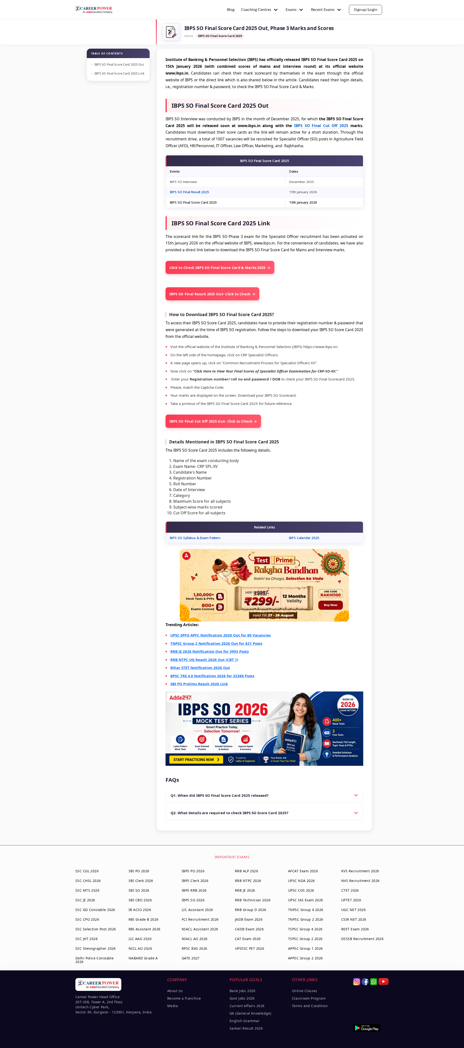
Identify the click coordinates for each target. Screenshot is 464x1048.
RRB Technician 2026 (252, 900)
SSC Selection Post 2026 (95, 929)
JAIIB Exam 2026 (248, 919)
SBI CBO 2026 (140, 900)
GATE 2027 (191, 958)
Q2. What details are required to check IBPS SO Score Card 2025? (229, 812)
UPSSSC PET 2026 (249, 948)
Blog (230, 10)
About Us (175, 991)
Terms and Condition (310, 1006)
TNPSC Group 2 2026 (305, 919)
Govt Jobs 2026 (242, 998)
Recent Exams (322, 10)
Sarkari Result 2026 (246, 1028)
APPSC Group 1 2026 (305, 948)
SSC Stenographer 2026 (95, 948)
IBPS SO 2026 (193, 900)
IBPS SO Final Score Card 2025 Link (119, 73)
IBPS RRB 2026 (194, 890)
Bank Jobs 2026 (242, 991)
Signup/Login (365, 10)
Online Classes (304, 991)
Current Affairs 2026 (247, 1006)
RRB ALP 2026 (246, 871)
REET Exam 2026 (355, 929)
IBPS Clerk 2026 (195, 880)
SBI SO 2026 (139, 890)
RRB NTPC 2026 (248, 880)
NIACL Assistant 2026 (200, 929)
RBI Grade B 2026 (144, 919)
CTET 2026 (350, 890)
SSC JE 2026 (85, 900)
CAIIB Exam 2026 (249, 929)
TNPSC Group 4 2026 (305, 909)
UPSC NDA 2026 (301, 880)
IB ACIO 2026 (140, 909)
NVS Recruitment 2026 (360, 880)
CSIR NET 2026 (353, 919)
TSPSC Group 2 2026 (305, 939)
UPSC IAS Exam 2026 (305, 900)
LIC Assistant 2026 (197, 909)
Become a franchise (184, 998)
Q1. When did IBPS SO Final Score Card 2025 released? (219, 795)
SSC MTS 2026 (87, 890)
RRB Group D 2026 (250, 909)
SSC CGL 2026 (87, 871)
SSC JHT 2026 (86, 939)
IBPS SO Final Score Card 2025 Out (119, 64)
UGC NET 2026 (353, 909)
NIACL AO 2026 (194, 939)
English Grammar (245, 1021)
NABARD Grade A (143, 958)
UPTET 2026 (351, 900)
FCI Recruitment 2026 (200, 919)
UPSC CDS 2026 (301, 890)
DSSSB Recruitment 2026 (362, 939)
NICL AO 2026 (140, 948)
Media (172, 1006)
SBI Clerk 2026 (141, 880)
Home (188, 36)
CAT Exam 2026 (248, 939)
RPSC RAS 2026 (194, 948)
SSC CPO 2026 (87, 919)
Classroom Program (309, 998)
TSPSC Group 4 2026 (305, 929)
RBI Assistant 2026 (144, 929)
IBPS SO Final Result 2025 (189, 192)
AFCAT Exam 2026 (303, 871)
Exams (291, 10)
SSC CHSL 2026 (88, 880)
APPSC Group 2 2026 (305, 958)
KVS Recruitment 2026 (360, 871)
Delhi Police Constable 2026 (94, 960)
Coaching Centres (256, 10)
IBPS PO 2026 (193, 871)
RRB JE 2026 (245, 890)
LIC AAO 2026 (140, 939)
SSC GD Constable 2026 (95, 909)
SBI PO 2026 (139, 871)
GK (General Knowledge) (250, 1013)
